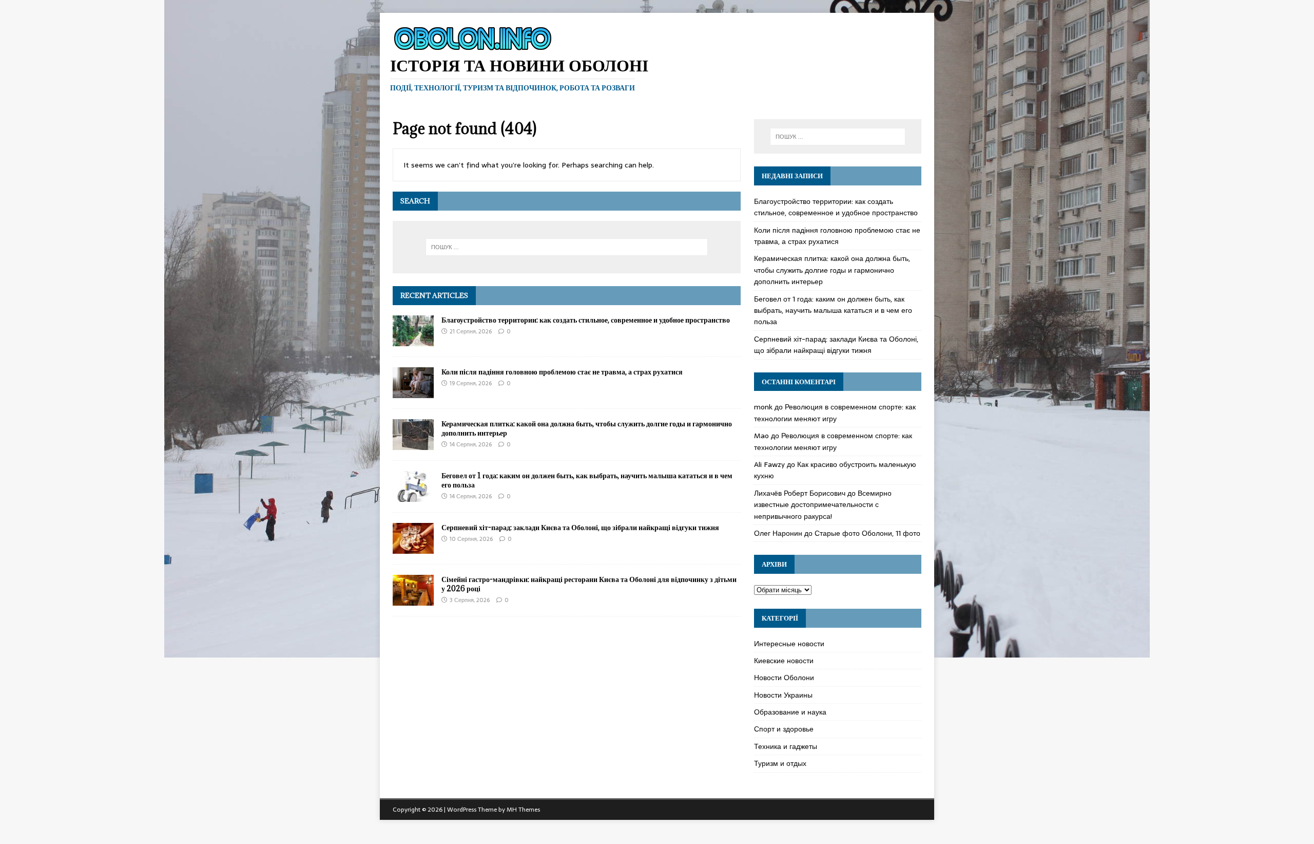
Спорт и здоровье (784, 729)
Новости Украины (783, 695)
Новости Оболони (784, 677)
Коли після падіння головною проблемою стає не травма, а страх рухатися (562, 372)
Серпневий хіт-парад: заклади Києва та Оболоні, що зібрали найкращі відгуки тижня (580, 527)
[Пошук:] (566, 247)
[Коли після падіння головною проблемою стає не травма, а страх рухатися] (413, 392)
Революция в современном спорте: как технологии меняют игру (835, 412)
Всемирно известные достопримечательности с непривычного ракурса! (823, 504)
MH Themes (523, 809)
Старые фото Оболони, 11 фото (867, 533)
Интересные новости (789, 643)
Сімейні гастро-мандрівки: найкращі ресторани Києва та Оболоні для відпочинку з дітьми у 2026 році (589, 583)
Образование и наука (790, 712)
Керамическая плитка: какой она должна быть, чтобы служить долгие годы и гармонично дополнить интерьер (586, 428)
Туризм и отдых (780, 763)
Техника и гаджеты (785, 746)
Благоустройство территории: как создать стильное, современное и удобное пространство (585, 320)
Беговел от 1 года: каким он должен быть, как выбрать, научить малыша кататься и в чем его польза (586, 480)
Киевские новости (784, 660)
